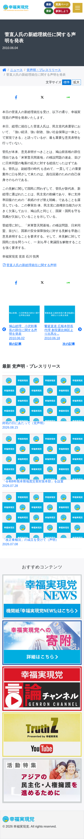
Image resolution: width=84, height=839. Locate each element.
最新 (48, 4)
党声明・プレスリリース (44, 70)
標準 (66, 82)
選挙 (48, 11)
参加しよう (62, 11)
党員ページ (62, 4)
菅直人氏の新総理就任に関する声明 (31, 265)
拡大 (76, 82)
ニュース (16, 70)
